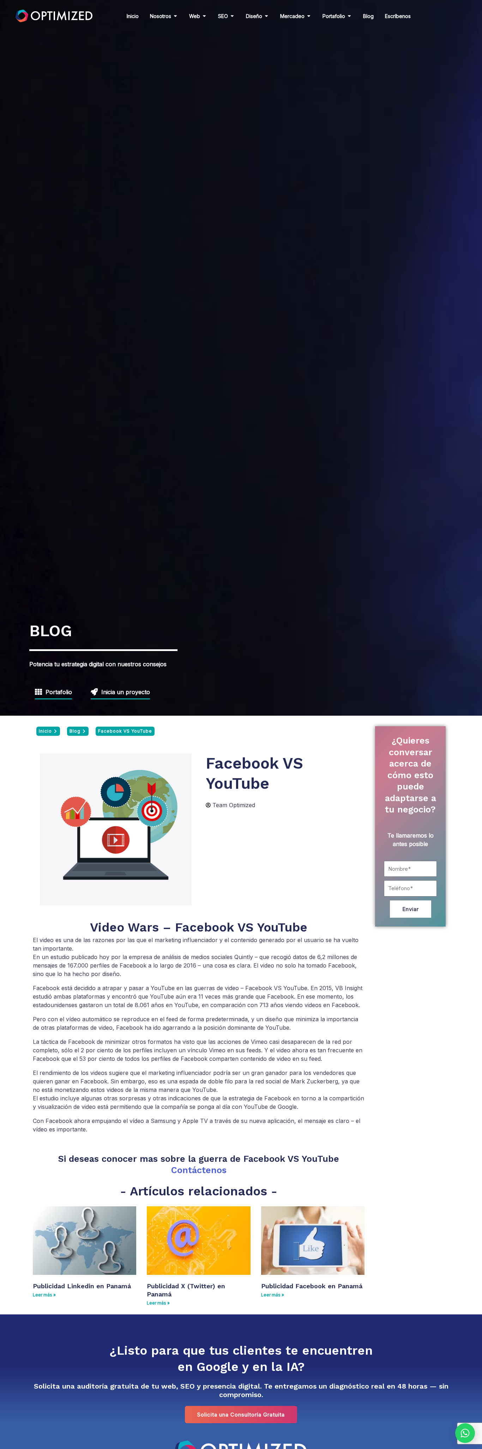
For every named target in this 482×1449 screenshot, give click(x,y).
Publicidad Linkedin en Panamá (82, 1286)
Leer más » (44, 1294)
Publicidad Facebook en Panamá (311, 1286)
